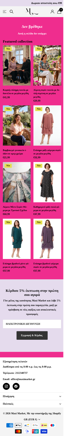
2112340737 (21, 373)
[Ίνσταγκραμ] (6, 386)
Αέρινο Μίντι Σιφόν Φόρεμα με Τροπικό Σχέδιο (15, 209)
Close (32, 396)
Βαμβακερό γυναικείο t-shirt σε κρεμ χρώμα (14, 152)
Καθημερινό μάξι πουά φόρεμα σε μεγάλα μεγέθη (46, 209)
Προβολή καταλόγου (5, 11)
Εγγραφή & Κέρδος (32, 335)
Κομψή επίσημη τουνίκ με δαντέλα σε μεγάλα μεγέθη (16, 92)
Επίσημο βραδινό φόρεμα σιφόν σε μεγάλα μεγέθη (45, 265)
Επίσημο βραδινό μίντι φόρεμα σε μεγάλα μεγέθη (16, 265)
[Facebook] (16, 386)
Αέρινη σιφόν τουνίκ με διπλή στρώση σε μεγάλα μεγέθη (46, 93)
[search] (11, 12)
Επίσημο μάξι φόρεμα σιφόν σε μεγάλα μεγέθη (47, 152)
